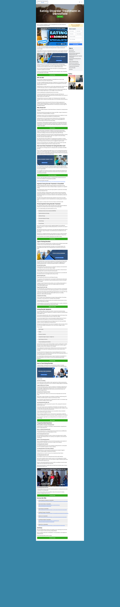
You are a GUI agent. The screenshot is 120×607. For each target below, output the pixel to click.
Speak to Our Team (52, 306)
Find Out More (52, 128)
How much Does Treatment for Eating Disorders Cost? (74, 54)
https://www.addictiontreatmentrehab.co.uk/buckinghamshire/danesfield (52, 525)
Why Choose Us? (72, 51)
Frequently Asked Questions (74, 66)
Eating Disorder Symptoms (74, 62)
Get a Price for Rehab (52, 175)
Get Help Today (52, 75)
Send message (75, 44)
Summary (71, 69)
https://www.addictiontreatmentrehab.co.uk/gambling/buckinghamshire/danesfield (53, 513)
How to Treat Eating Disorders (74, 64)
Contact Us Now (52, 537)
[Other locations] (80, 2)
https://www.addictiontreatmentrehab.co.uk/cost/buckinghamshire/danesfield (51, 181)
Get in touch (60, 16)
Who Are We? (71, 50)
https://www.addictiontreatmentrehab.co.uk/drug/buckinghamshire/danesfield (53, 509)
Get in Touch (52, 420)
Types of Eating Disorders (73, 61)
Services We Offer (72, 67)
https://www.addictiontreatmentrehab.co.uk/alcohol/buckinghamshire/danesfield (53, 501)
